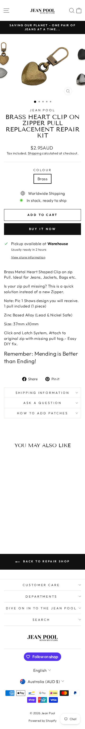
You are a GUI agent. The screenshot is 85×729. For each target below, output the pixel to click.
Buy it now (42, 229)
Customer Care (41, 585)
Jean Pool (42, 110)
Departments (41, 596)
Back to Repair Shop (46, 561)
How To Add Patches (42, 413)
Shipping (34, 153)
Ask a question (42, 403)
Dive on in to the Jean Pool (41, 608)
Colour (42, 170)
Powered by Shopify (42, 720)
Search (41, 620)
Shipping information (43, 393)
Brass (42, 178)
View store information (28, 257)
